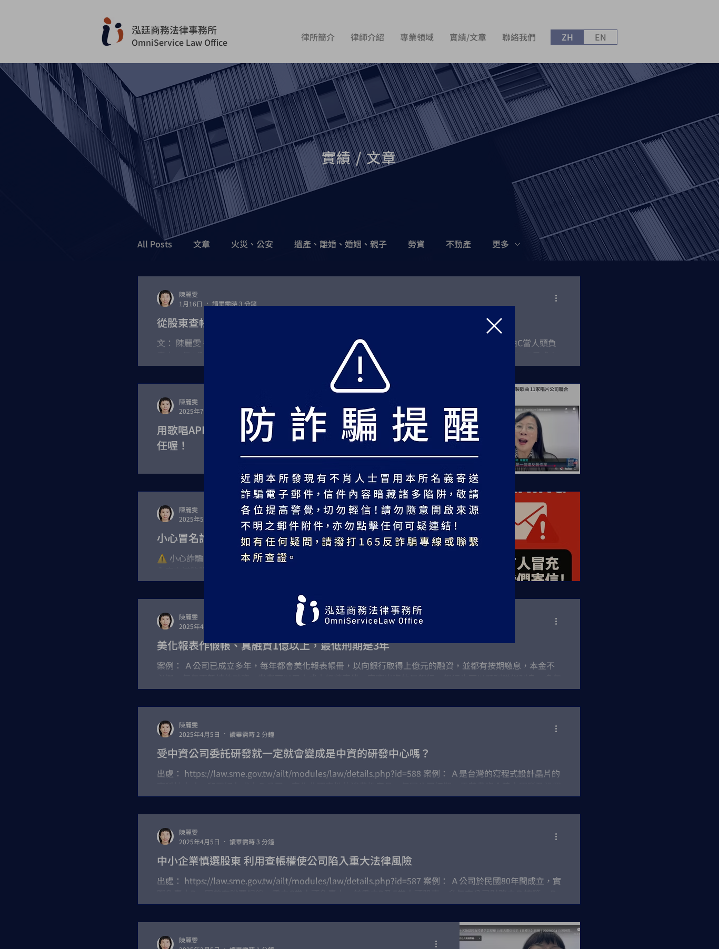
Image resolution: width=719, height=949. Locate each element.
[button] (494, 326)
